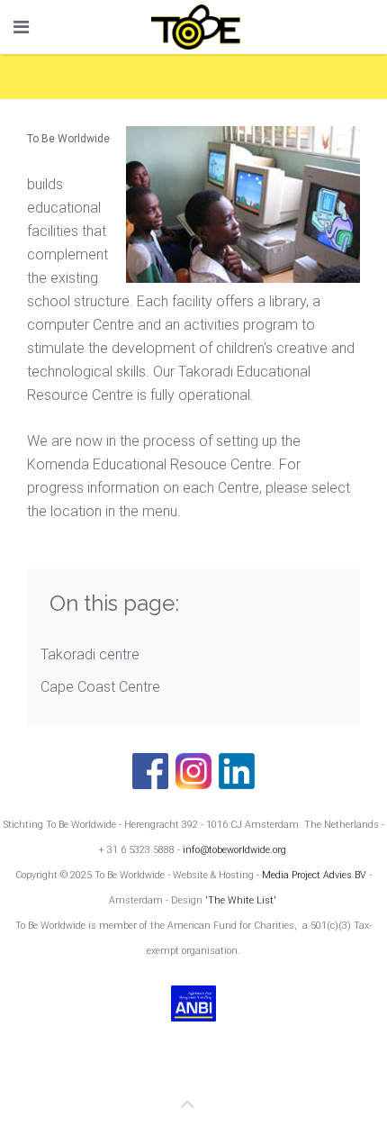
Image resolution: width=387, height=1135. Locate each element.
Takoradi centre (90, 654)
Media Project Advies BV (315, 875)
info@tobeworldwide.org (234, 850)
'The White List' (240, 900)
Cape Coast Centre (100, 686)
